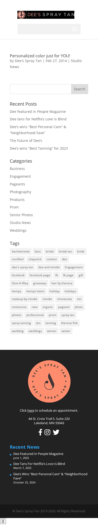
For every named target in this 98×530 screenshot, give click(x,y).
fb (56, 275)
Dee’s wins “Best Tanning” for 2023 (39, 148)
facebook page (40, 275)
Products (17, 199)
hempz (16, 291)
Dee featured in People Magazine (38, 111)
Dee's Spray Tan (28, 60)
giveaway (39, 283)
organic (47, 307)
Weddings (18, 230)
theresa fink (69, 323)
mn (79, 299)
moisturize (19, 307)
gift (81, 275)
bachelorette (21, 251)
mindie (47, 299)
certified (17, 259)
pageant (64, 307)
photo (79, 307)
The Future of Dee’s (26, 140)
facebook (18, 275)
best (38, 251)
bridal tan (65, 251)
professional (35, 315)
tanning (50, 323)
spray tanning (21, 323)
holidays (70, 291)
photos (16, 315)
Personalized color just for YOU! (40, 56)
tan (38, 323)
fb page (68, 275)
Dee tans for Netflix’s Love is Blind (38, 119)
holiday (55, 291)
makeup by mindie (24, 299)
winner (52, 331)
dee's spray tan (22, 267)
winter (66, 331)
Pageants (17, 184)
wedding (18, 331)
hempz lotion (35, 291)
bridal (50, 251)
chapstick (34, 259)
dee (64, 259)
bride (80, 251)
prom (52, 315)
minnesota (64, 299)
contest (51, 259)
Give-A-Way (20, 283)
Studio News (20, 222)
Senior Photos (21, 214)
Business (17, 168)
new (34, 307)
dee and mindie (49, 267)
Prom (14, 207)
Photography (20, 191)
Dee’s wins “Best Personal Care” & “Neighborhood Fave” (50, 476)
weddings (35, 331)
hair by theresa (61, 283)
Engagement (20, 176)
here (30, 410)
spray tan (67, 315)
